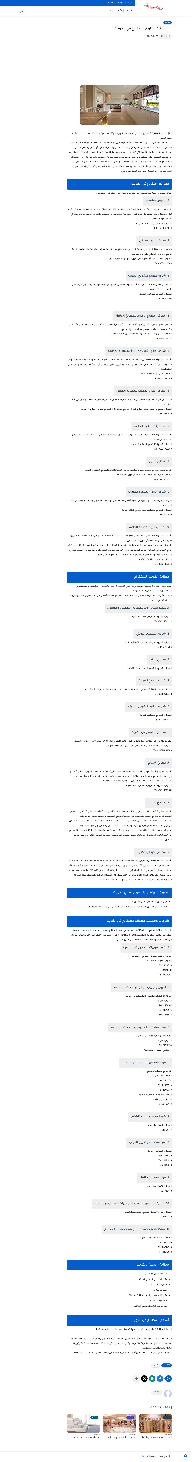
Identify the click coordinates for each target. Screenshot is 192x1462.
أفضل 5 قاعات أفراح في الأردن (121, 1437)
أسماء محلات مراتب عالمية (86, 1437)
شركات (129, 10)
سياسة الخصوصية (125, 3)
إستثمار (120, 10)
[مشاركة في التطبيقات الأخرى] (136, 1378)
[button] (160, 1378)
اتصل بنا (111, 3)
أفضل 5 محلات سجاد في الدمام (156, 1437)
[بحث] (22, 11)
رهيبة (144, 1457)
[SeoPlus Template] (170, 1456)
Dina (163, 36)
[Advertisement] (119, 67)
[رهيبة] (154, 7)
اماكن (112, 10)
